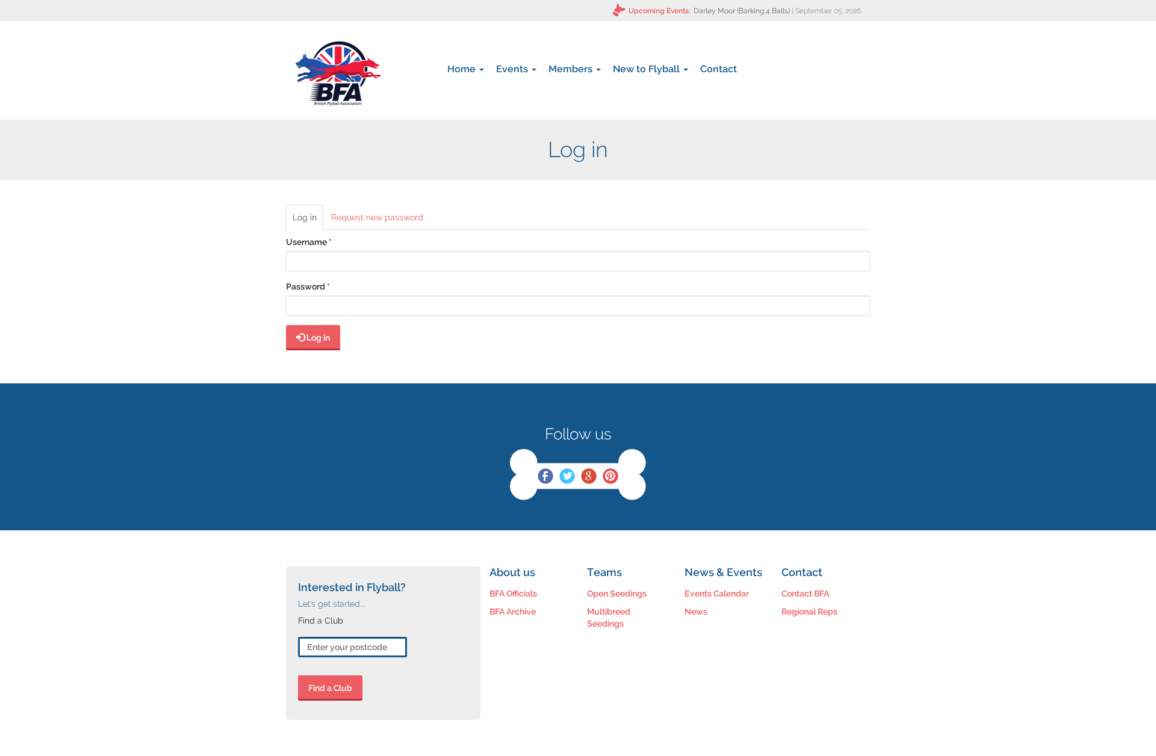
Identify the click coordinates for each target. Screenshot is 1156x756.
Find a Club (330, 688)
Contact (718, 69)
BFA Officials (513, 593)
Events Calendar (717, 593)
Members (571, 69)
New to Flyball (647, 69)
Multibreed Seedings (608, 617)
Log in (308, 221)
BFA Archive (512, 611)
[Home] (338, 73)
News (696, 611)
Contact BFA (805, 593)
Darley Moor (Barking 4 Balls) (742, 11)
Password (308, 286)
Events (513, 69)
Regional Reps (809, 611)
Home (462, 69)
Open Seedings (617, 593)
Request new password (377, 217)
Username (309, 242)
